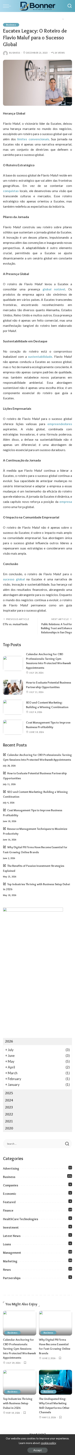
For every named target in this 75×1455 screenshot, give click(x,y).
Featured (9, 1202)
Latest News (12, 1236)
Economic (9, 1194)
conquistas (11, 191)
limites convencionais (33, 139)
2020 (9, 1128)
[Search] (69, 6)
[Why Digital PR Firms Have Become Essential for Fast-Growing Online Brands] (55, 1323)
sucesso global (14, 579)
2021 (9, 1121)
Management (12, 1253)
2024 (9, 1100)
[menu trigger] (8, 6)
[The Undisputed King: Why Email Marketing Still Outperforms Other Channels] (55, 1382)
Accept (37, 1450)
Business (11, 25)
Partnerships (12, 1278)
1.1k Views (59, 52)
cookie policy (48, 1443)
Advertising (11, 1168)
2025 (9, 1093)
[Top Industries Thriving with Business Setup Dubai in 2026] (19, 1382)
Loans (7, 1244)
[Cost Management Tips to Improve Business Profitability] (13, 727)
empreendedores (59, 424)
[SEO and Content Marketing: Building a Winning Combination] (13, 707)
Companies (10, 1185)
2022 (9, 1114)
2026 (9, 1041)
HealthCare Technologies (20, 1219)
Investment (11, 1227)
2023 (9, 1107)
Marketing (10, 1261)
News (7, 1270)
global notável (52, 289)
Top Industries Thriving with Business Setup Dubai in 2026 (17, 1403)
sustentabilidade (40, 356)
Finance (8, 1210)
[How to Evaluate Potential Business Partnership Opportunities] (13, 687)
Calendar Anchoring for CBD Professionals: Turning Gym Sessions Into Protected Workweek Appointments (19, 1348)
